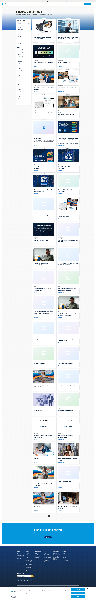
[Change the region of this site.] (93, 4)
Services (19, 98)
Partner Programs (56, 556)
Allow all (78, 589)
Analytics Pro (37, 554)
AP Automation (19, 558)
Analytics (19, 54)
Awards (63, 554)
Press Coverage (65, 561)
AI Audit (36, 553)
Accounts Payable (21, 52)
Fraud (19, 75)
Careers (63, 556)
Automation (20, 61)
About (63, 553)
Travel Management (20, 555)
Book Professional (29, 556)
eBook (19, 41)
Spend (27, 570)
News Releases (65, 560)
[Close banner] (87, 588)
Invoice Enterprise (29, 564)
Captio (27, 557)
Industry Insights (21, 77)
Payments (19, 89)
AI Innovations (55, 553)
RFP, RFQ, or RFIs (56, 559)
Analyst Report (20, 29)
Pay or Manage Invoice (56, 558)
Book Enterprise (29, 554)
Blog (18, 38)
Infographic (20, 36)
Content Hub (46, 554)
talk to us (48, 537)
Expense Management (22, 70)
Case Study (20, 34)
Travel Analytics (38, 556)
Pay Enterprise (28, 567)
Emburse (19, 68)
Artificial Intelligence (21, 56)
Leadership (64, 557)
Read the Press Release (63, 1)
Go (26, 563)
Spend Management (21, 91)
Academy (46, 556)
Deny (78, 596)
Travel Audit (37, 557)
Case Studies (46, 560)
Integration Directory (57, 554)
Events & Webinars (47, 557)
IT (18, 82)
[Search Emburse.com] (79, 3)
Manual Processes (21, 84)
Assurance (28, 553)
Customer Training (47, 561)
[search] (29, 23)
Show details (22, 595)
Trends (19, 96)
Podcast (19, 43)
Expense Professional (29, 561)
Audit (19, 59)
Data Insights (20, 31)
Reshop (27, 568)
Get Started (87, 4)
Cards (19, 63)
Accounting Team (21, 49)
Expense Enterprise (29, 560)
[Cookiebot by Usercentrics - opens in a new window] (13, 597)
